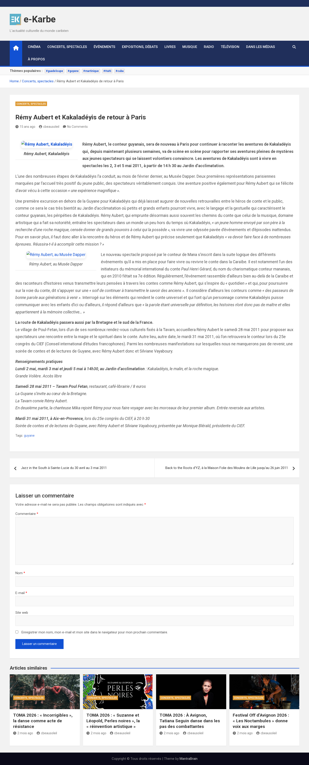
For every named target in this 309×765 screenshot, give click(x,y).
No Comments (77, 126)
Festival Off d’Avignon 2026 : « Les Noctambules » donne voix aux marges (261, 721)
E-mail (21, 593)
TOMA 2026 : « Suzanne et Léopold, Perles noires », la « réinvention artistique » (113, 721)
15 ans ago (27, 126)
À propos (36, 59)
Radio (209, 47)
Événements (104, 47)
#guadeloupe (54, 71)
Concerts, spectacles (67, 47)
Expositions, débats (140, 47)
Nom (20, 573)
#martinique (91, 71)
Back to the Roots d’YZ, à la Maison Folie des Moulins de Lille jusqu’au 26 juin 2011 (226, 468)
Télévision (230, 47)
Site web (21, 613)
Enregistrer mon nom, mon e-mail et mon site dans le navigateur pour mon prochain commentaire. (94, 632)
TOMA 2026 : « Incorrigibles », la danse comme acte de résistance (43, 721)
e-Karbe (40, 19)
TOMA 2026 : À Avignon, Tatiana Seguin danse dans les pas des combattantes (189, 721)
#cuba (120, 71)
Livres (170, 47)
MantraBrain (188, 759)
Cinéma (34, 47)
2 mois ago (25, 733)
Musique (189, 47)
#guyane (73, 71)
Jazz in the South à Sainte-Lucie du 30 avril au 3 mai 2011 (64, 468)
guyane (29, 435)
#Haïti (107, 71)
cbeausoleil (51, 126)
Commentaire (26, 514)
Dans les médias (260, 47)
